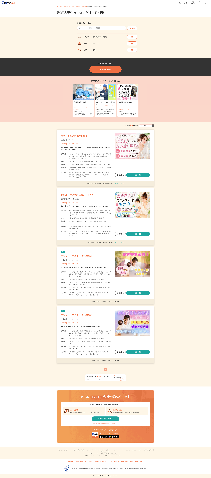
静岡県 (73, 6)
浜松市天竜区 (84, 6)
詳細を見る (138, 175)
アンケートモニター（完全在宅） (77, 256)
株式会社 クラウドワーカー (70, 260)
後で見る (121, 175)
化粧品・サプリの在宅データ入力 (77, 195)
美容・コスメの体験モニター (75, 136)
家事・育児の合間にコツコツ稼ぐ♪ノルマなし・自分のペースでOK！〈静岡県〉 (84, 206)
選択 (132, 37)
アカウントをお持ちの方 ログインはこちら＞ (105, 423)
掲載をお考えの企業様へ (136, 461)
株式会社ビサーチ (67, 140)
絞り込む (132, 28)
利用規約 (70, 461)
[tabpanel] (105, 100)
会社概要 (116, 461)
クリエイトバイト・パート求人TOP (63, 6)
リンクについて (79, 461)
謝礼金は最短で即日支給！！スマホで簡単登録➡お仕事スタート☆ (80, 326)
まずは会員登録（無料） (105, 418)
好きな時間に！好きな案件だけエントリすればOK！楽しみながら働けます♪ (83, 267)
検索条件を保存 (105, 69)
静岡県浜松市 (78, 6)
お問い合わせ (124, 461)
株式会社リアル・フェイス (70, 199)
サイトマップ (88, 461)
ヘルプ (110, 461)
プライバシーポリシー (100, 461)
